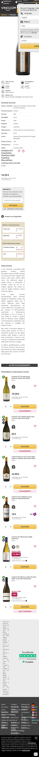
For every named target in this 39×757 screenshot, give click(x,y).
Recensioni (15, 717)
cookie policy (26, 750)
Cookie (13, 728)
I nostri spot (5, 717)
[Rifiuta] (36, 738)
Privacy (13, 715)
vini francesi (6, 688)
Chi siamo (4, 707)
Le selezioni (25, 723)
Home (3, 704)
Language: (28, 13)
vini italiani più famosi (6, 693)
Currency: (28, 36)
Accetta (36, 754)
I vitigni (23, 717)
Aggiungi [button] (25, 406)
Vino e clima (25, 728)
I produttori (25, 712)
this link (34, 33)
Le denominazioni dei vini (26, 717)
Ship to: (27, 22)
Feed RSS (4, 728)
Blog (22, 731)
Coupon (24, 710)
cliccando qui (32, 743)
